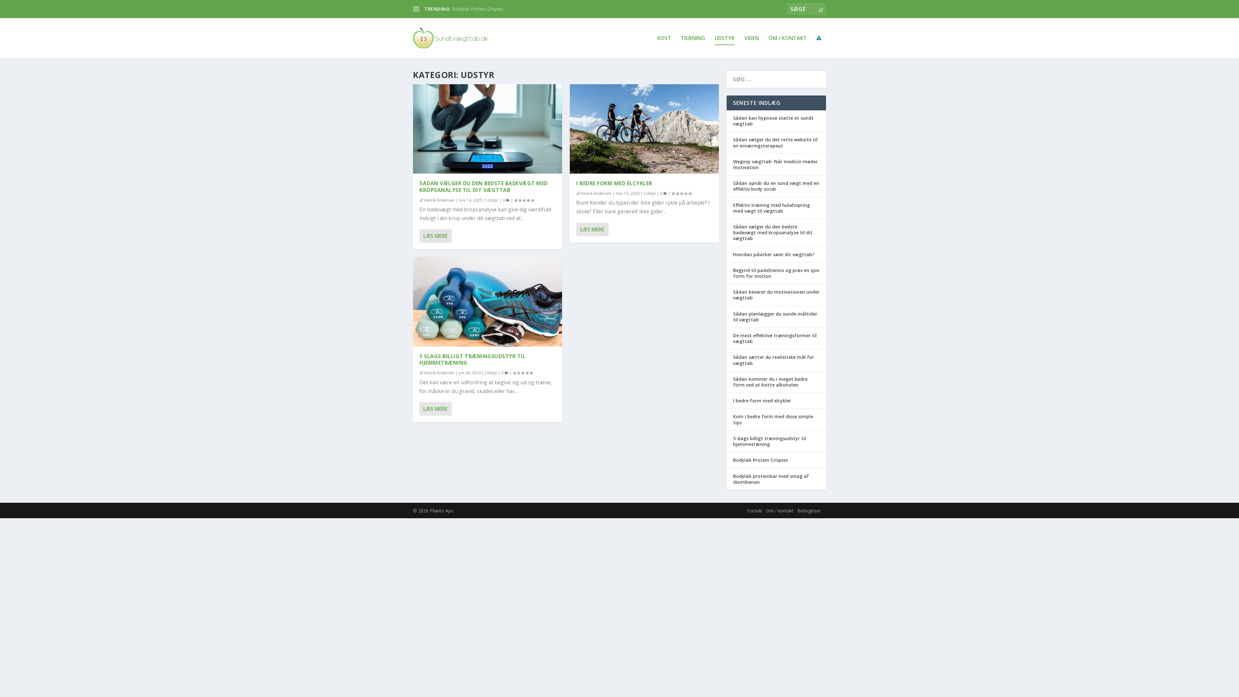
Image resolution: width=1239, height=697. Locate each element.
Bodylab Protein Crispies (477, 9)
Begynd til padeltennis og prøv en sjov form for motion (776, 273)
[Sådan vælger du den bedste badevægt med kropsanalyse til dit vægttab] (487, 129)
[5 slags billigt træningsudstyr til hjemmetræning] (487, 301)
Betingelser (809, 511)
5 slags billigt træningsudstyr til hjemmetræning (472, 360)
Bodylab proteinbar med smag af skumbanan (771, 479)
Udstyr (725, 38)
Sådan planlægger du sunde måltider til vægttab (775, 317)
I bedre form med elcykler (614, 183)
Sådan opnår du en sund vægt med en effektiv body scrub (776, 186)
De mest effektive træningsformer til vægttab (775, 338)
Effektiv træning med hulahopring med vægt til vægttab (771, 208)
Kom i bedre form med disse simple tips (773, 419)
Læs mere (435, 235)
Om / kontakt (788, 38)
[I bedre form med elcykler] (644, 129)
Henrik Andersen (439, 200)
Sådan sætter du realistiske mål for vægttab (773, 360)
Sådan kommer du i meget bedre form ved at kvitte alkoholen (770, 382)
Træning (693, 38)
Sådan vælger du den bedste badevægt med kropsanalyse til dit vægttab (483, 187)
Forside (754, 511)
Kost (664, 38)
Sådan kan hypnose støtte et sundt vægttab (773, 121)
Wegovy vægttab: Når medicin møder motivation (775, 164)
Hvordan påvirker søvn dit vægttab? (773, 254)
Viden (751, 38)
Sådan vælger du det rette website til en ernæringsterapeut (775, 142)
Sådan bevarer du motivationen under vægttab (776, 295)
